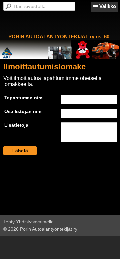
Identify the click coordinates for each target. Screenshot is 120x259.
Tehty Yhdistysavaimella (28, 221)
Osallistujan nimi (23, 111)
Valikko (107, 6)
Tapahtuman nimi (24, 97)
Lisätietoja (16, 125)
